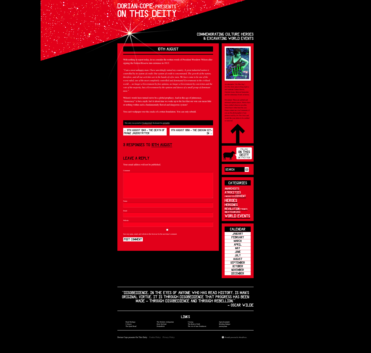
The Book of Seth (194, 324)
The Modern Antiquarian (165, 322)
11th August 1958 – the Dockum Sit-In (191, 132)
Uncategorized (147, 123)
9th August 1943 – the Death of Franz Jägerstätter (144, 132)
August (237, 259)
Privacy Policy (169, 337)
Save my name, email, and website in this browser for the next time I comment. (150, 234)
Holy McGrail (161, 324)
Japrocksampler (224, 322)
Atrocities (233, 192)
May (237, 248)
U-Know (129, 324)
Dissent (240, 196)
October (237, 266)
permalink (166, 123)
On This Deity (147, 10)
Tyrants (243, 209)
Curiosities (230, 196)
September (237, 262)
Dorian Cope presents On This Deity (132, 337)
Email (125, 210)
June (238, 251)
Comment (126, 170)
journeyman (223, 326)
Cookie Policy (155, 337)
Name (125, 201)
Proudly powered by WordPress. (236, 337)
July (238, 255)
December (237, 273)
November (237, 269)
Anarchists (232, 188)
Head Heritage (130, 322)
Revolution (232, 208)
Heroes (231, 200)
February (237, 237)
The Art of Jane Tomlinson (197, 326)
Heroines (231, 205)
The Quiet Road (131, 326)
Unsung (190, 322)
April (238, 244)
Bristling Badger (224, 324)
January (237, 233)
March (238, 241)
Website (126, 220)
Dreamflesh (161, 326)
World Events (237, 216)
